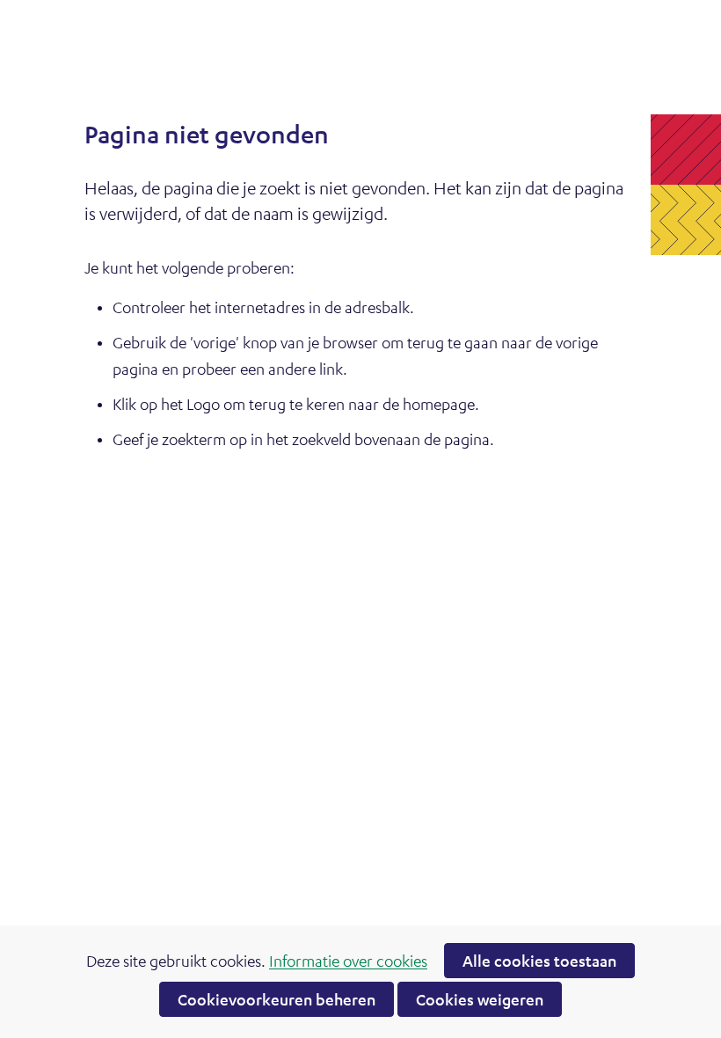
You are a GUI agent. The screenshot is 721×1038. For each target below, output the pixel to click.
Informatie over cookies (348, 960)
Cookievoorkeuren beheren (276, 999)
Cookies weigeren (479, 999)
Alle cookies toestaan (539, 960)
